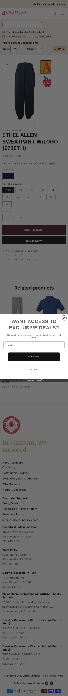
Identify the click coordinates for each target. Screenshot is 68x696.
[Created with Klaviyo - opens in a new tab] (34, 380)
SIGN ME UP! (34, 356)
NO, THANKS (34, 369)
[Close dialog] (64, 317)
